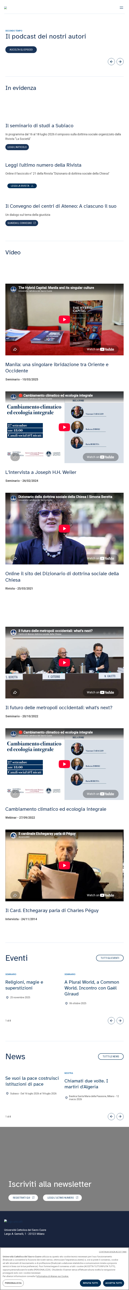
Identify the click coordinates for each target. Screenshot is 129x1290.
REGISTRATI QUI (21, 1197)
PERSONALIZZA (13, 1283)
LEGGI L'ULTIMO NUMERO (61, 1197)
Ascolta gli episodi (21, 49)
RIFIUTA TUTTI (90, 1283)
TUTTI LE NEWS (111, 1056)
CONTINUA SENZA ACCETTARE (112, 1252)
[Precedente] (111, 61)
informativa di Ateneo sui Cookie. (53, 1276)
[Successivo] (120, 61)
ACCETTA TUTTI (113, 1283)
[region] (64, 1268)
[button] (22, 185)
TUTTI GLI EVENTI (110, 958)
